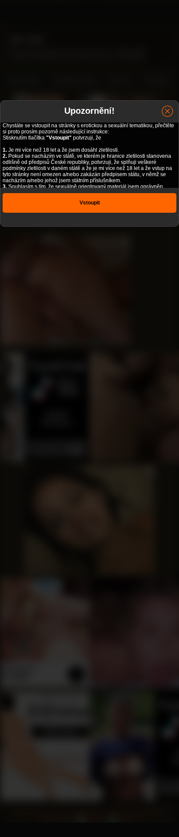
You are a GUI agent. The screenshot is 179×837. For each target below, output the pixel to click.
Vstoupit (90, 203)
